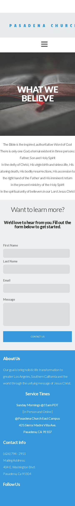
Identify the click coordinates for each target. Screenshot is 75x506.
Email (6, 280)
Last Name (10, 261)
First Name (10, 245)
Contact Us (37, 336)
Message (9, 299)
